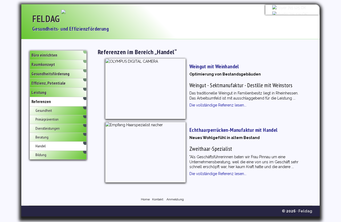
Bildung (40, 154)
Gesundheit (43, 110)
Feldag (46, 19)
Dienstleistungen (47, 128)
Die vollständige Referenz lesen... (217, 105)
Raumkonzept (43, 64)
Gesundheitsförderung (50, 73)
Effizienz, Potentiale (48, 83)
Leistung (38, 92)
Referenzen (41, 101)
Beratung (41, 137)
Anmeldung (175, 199)
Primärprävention (47, 119)
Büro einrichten (44, 55)
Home (145, 199)
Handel (40, 146)
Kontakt (157, 199)
